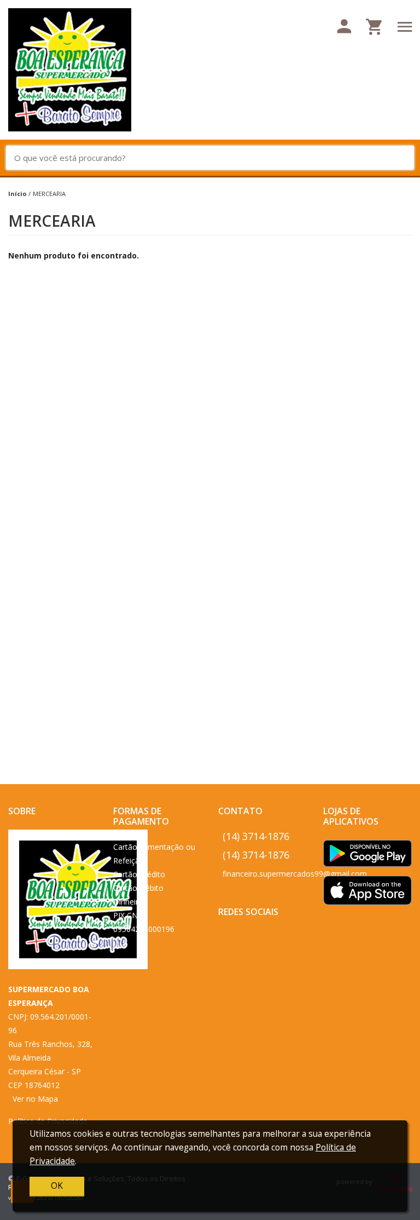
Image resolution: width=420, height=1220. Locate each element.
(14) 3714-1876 (256, 836)
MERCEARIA (49, 193)
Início (17, 193)
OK (57, 1186)
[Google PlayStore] (367, 856)
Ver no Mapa (35, 1099)
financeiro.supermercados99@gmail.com (295, 873)
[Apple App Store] (367, 893)
